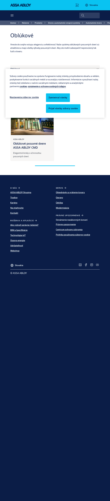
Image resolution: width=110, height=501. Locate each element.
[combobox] (89, 15)
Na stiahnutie (16, 207)
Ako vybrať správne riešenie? (24, 225)
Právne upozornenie (66, 224)
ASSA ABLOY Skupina (20, 192)
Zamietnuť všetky (58, 97)
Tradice (13, 197)
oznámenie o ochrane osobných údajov (47, 86)
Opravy (59, 197)
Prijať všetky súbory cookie (63, 108)
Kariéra (13, 202)
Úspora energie (17, 240)
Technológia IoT (18, 235)
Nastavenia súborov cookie (24, 97)
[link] (15, 22)
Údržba (59, 202)
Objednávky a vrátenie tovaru (70, 192)
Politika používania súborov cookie (73, 234)
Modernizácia (62, 207)
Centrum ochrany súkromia (69, 229)
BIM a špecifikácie (19, 230)
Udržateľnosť (16, 245)
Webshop (14, 250)
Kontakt (14, 213)
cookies (23, 86)
